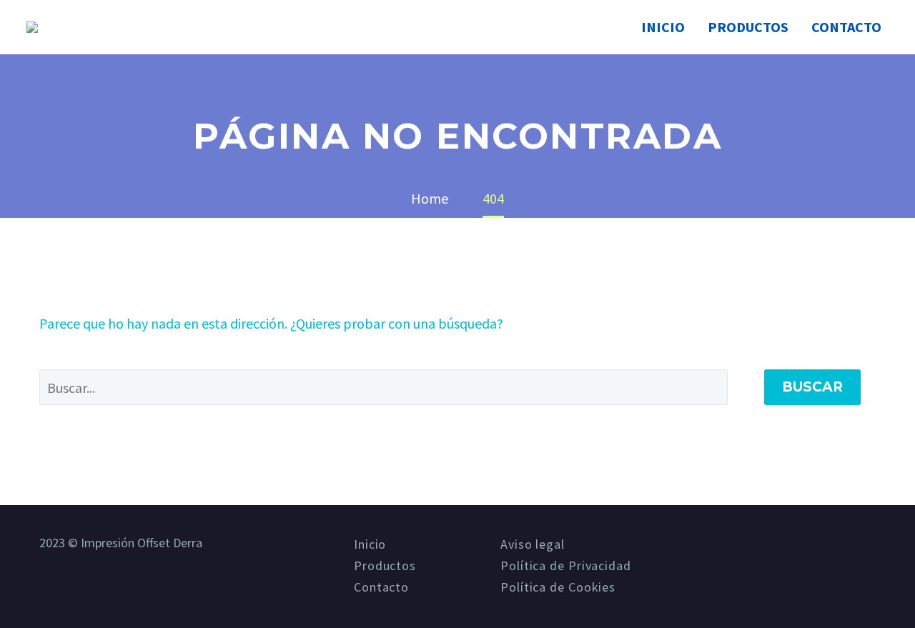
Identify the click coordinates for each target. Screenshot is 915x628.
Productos (748, 27)
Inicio (663, 27)
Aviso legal (532, 544)
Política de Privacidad (565, 566)
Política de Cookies (557, 587)
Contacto (846, 27)
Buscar (812, 387)
